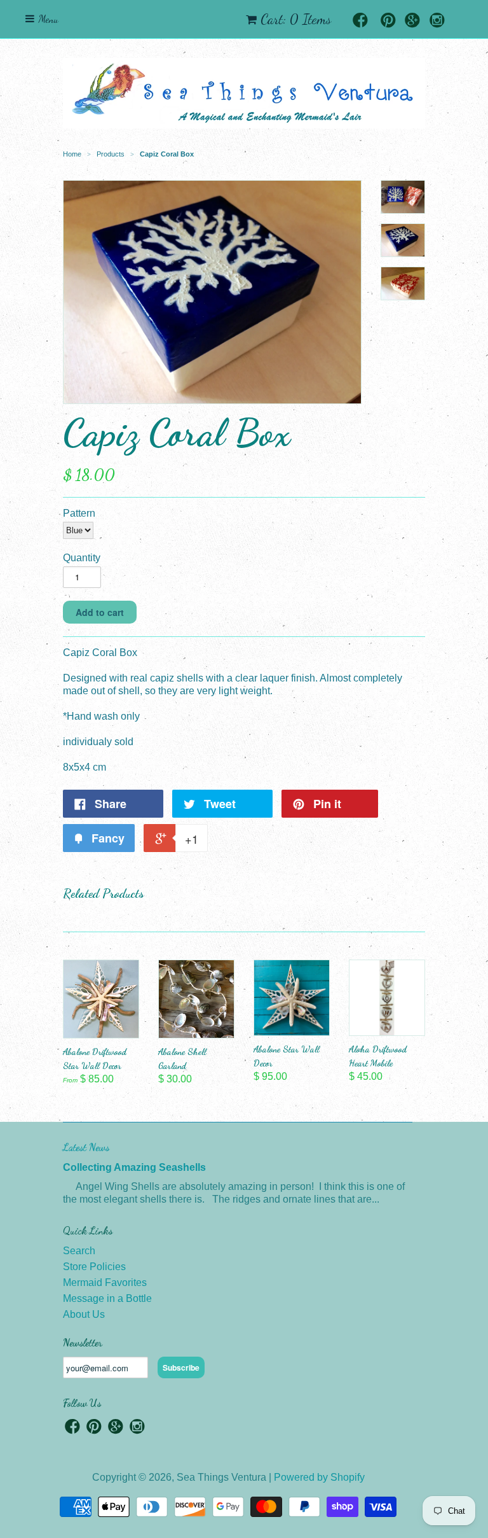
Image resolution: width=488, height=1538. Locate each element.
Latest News (86, 1147)
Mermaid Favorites (105, 1282)
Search (79, 1250)
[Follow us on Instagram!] (437, 21)
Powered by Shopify (319, 1477)
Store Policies (94, 1266)
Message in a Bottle (107, 1298)
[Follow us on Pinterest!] (388, 21)
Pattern (79, 513)
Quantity (81, 557)
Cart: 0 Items (296, 19)
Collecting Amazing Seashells (134, 1167)
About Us (84, 1314)
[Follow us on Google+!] (412, 21)
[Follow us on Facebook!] (360, 21)
